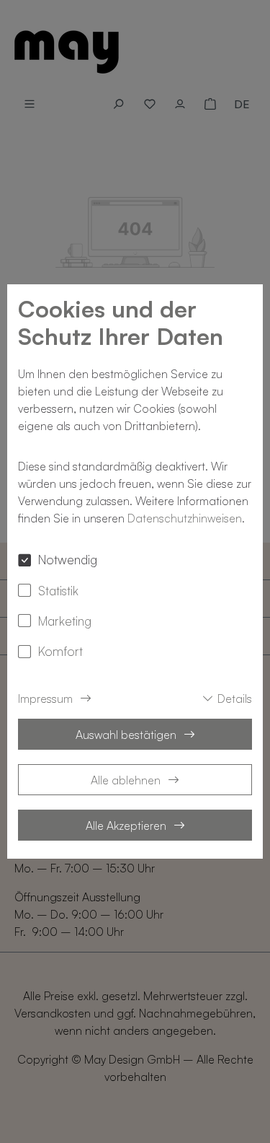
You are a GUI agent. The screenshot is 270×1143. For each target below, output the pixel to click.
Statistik (58, 590)
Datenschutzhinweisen (184, 518)
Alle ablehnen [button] (126, 780)
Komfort (60, 651)
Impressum (45, 698)
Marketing (64, 621)
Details (234, 698)
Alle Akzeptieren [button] (126, 825)
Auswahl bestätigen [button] (126, 734)
